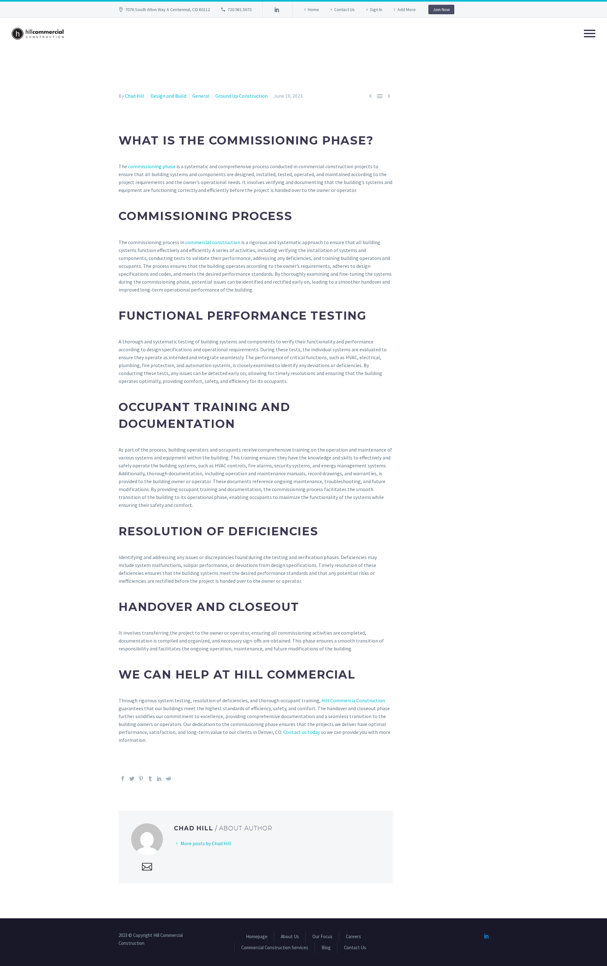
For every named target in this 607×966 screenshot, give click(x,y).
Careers (353, 936)
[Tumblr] (150, 778)
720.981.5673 (240, 9)
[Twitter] (131, 778)
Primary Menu (589, 33)
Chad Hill (134, 96)
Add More (406, 9)
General (200, 96)
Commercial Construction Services (274, 947)
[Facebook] (122, 778)
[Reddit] (168, 778)
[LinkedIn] (277, 9)
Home (313, 9)
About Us (290, 936)
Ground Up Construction (241, 96)
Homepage (256, 936)
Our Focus (322, 936)
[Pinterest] (141, 778)
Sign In (376, 9)
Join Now (441, 9)
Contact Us (344, 9)
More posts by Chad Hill (206, 843)
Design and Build (168, 96)
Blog (326, 947)
